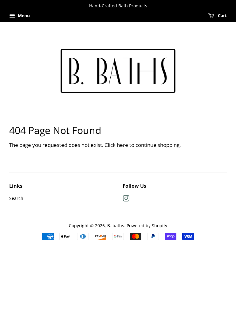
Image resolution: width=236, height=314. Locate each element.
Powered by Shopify (147, 225)
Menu (23, 15)
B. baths (115, 225)
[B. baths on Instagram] (126, 199)
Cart (222, 15)
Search (16, 198)
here (122, 144)
